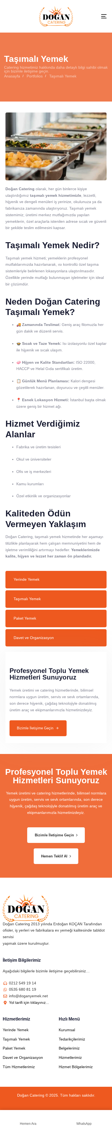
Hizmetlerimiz (70, 1057)
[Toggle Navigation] (90, 16)
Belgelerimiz (69, 1048)
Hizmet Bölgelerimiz (76, 1067)
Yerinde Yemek (26, 579)
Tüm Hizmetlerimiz (19, 1067)
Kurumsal (67, 1030)
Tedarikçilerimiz (72, 1039)
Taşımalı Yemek (27, 599)
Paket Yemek (25, 618)
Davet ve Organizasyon (34, 637)
